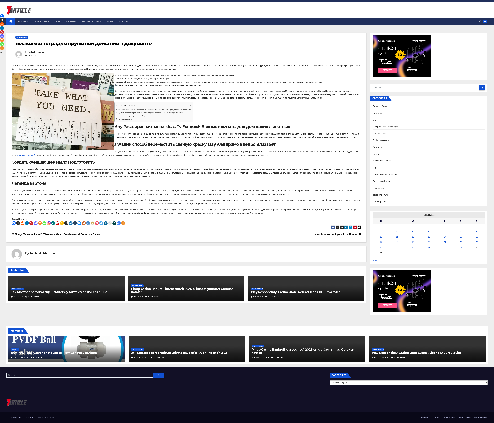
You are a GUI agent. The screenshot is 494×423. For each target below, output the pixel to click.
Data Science (41, 21)
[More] (123, 223)
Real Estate (378, 188)
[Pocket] (97, 223)
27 (429, 247)
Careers (376, 120)
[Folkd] (71, 223)
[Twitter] (101, 223)
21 (445, 242)
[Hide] (1, 53)
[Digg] (106, 223)
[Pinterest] (31, 223)
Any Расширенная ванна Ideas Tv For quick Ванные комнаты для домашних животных (154, 110)
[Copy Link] (62, 223)
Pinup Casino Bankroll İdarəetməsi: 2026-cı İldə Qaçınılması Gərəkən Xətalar (182, 290)
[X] (18, 223)
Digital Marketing (65, 21)
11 (397, 237)
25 (397, 247)
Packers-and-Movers (382, 181)
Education (377, 147)
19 (413, 242)
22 (461, 242)
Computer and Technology (385, 127)
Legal (375, 167)
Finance (377, 154)
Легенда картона (125, 119)
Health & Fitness (91, 21)
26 (413, 247)
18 (397, 242)
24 (381, 247)
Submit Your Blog (117, 21)
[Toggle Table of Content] (188, 106)
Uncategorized (21, 37)
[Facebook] (14, 223)
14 (445, 237)
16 (477, 237)
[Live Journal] (110, 223)
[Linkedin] (27, 223)
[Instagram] (49, 223)
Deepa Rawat (34, 297)
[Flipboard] (57, 223)
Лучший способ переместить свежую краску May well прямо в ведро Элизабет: (151, 113)
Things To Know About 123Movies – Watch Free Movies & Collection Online (57, 234)
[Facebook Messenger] (79, 223)
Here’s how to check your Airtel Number (336, 234)
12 (413, 237)
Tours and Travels (381, 195)
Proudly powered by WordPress (18, 417)
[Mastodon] (36, 223)
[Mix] (40, 223)
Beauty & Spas (380, 106)
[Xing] (53, 223)
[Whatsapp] (44, 223)
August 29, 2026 (21, 357)
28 (445, 247)
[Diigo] (88, 223)
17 (381, 242)
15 (461, 237)
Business (23, 21)
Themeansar (50, 417)
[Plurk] (84, 223)
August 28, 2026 (141, 357)
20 (429, 242)
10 (381, 237)
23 (477, 242)
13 (429, 237)
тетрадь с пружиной (25, 155)
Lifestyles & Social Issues (385, 174)
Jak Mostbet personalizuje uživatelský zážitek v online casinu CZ (59, 292)
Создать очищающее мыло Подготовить (135, 116)
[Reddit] (22, 223)
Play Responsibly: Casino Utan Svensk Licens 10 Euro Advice (295, 292)
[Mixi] (92, 223)
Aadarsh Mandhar (36, 52)
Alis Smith (38, 357)
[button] (480, 21)
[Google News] (119, 223)
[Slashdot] (114, 223)
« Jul (375, 260)
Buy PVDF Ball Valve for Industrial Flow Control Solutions (54, 353)
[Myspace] (66, 223)
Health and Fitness (382, 161)
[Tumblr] (75, 223)
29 (461, 247)
